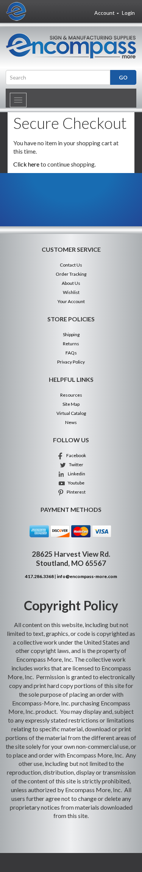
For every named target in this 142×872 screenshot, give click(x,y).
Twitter (75, 464)
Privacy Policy (71, 362)
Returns (71, 343)
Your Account (71, 301)
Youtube (75, 483)
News (71, 422)
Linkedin (75, 474)
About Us (71, 283)
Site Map (71, 404)
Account (105, 13)
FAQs (71, 353)
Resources (71, 395)
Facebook (75, 455)
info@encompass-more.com (87, 576)
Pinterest (75, 492)
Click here (26, 164)
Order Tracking (71, 274)
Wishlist (71, 292)
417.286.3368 (39, 576)
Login (128, 13)
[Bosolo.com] (71, 46)
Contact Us (71, 265)
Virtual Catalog (71, 413)
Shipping (71, 334)
